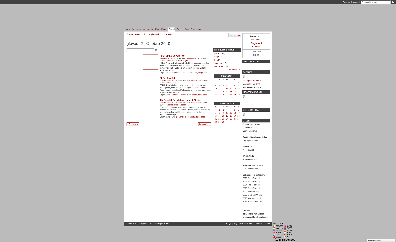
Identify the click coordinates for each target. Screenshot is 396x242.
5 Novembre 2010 (194, 102)
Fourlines (177, 73)
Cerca (393, 2)
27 (227, 95)
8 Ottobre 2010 (166, 58)
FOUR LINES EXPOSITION (172, 55)
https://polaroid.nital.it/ (252, 81)
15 (235, 89)
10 (216, 89)
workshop (218, 63)
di (214, 60)
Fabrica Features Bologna (177, 61)
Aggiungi (236, 35)
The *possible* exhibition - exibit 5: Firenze (180, 100)
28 (231, 95)
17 (216, 91)
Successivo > (204, 124)
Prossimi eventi (133, 34)
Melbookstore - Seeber (176, 105)
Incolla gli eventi (151, 34)
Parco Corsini (172, 83)
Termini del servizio (262, 224)
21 (231, 91)
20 (227, 91)
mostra (194, 95)
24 (216, 95)
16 (238, 89)
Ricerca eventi (156, 50)
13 (227, 89)
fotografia (218, 56)
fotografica (202, 73)
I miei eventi (168, 34)
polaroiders (147, 224)
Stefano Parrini (179, 95)
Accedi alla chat (374, 240)
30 (238, 95)
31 (216, 98)
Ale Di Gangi (178, 117)
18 (219, 91)
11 (219, 89)
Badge (228, 224)
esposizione (192, 73)
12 (223, 89)
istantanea (218, 66)
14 (231, 89)
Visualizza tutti (234, 70)
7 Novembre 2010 (193, 58)
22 (235, 91)
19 (223, 91)
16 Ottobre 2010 (166, 80)
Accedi (356, 2)
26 (223, 95)
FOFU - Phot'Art (167, 77)
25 (219, 95)
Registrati (347, 2)
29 (235, 95)
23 (238, 91)
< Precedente (132, 124)
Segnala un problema (243, 224)
